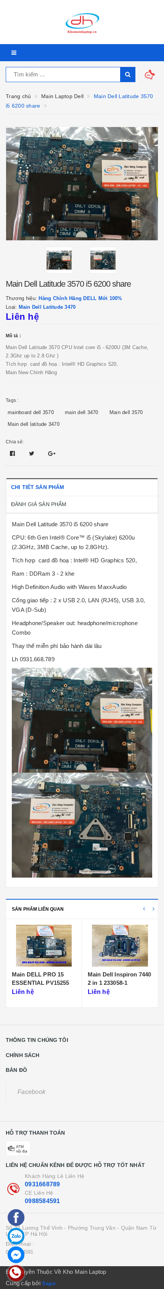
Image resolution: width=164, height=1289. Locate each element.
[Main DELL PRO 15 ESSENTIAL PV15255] (44, 946)
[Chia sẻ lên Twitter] (32, 453)
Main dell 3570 (126, 412)
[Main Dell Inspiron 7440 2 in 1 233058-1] (120, 946)
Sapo (49, 1283)
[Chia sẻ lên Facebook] (13, 453)
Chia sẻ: (15, 441)
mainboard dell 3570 (31, 412)
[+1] (51, 453)
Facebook (31, 1092)
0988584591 (42, 1201)
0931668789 (42, 1184)
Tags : (12, 400)
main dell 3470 (81, 412)
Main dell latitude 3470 (33, 424)
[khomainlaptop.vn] (82, 22)
